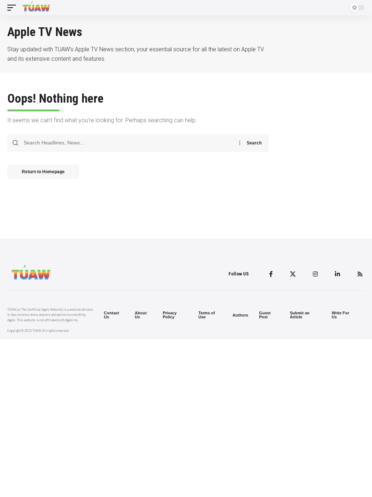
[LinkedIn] (337, 274)
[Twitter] (293, 274)
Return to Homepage (43, 171)
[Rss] (360, 274)
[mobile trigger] (13, 7)
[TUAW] (36, 7)
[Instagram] (315, 274)
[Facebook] (271, 274)
